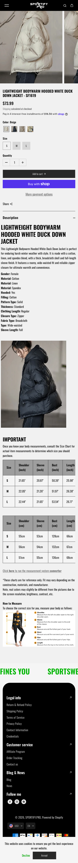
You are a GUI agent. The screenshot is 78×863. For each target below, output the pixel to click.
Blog (9, 779)
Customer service (20, 744)
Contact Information (17, 730)
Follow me (14, 794)
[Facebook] (10, 801)
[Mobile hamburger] (7, 5)
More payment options (39, 194)
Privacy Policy (14, 723)
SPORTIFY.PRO (33, 817)
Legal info (14, 697)
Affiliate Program (16, 751)
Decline (26, 855)
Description (10, 217)
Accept (44, 855)
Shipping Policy (15, 711)
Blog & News (16, 772)
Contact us (12, 764)
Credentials (13, 736)
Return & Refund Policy (19, 705)
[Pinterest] (23, 801)
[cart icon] (71, 5)
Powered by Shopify (52, 817)
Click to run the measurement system (32, 571)
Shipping (7, 109)
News (9, 786)
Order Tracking (14, 758)
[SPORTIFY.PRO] (39, 5)
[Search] (64, 5)
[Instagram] (16, 801)
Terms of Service (15, 717)
